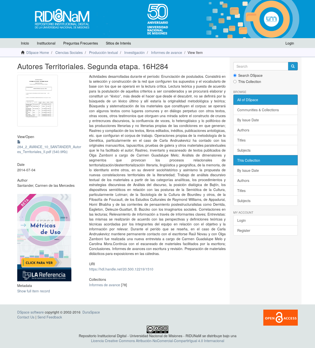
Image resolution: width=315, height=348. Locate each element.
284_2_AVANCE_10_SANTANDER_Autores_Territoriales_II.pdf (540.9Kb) (49, 149)
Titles (241, 140)
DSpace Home (37, 52)
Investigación (134, 52)
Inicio (25, 43)
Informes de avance (166, 52)
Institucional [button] (46, 43)
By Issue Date (248, 119)
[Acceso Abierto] (280, 317)
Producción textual (103, 52)
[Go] (293, 66)
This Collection (249, 81)
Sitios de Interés (118, 43)
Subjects (244, 150)
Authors (243, 129)
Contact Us (25, 317)
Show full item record (33, 290)
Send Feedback (49, 317)
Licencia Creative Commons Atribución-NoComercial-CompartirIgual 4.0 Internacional (157, 340)
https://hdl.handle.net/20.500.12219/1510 (121, 269)
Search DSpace (250, 75)
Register (243, 230)
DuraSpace (91, 312)
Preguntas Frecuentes (80, 43)
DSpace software (30, 312)
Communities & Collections (258, 109)
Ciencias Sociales (69, 52)
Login (241, 220)
